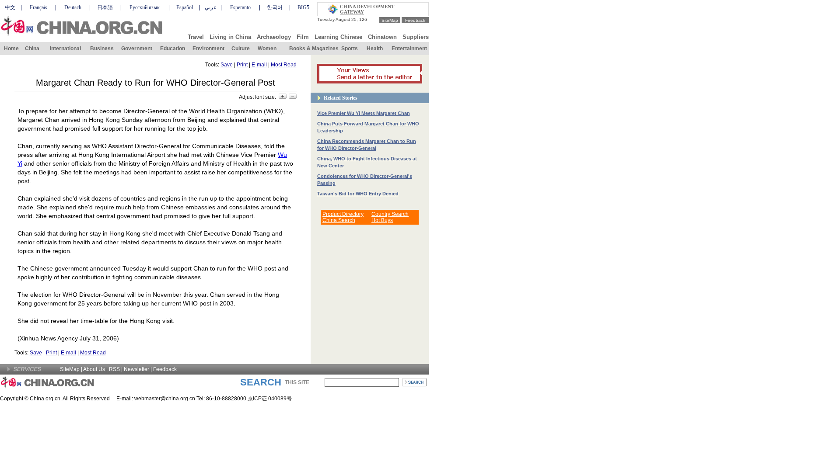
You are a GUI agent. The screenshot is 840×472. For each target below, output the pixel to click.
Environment (208, 48)
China (32, 48)
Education (172, 48)
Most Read (284, 65)
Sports (349, 48)
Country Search (390, 214)
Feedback (415, 20)
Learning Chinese (338, 37)
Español (184, 7)
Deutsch (72, 7)
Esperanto (240, 7)
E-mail (259, 65)
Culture (240, 48)
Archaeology (274, 37)
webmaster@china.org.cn (164, 399)
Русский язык (145, 7)
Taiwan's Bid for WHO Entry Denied (358, 193)
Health (375, 48)
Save (226, 65)
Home (11, 48)
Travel (196, 37)
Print (242, 65)
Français (38, 7)
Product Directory (343, 214)
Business (102, 48)
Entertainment (409, 48)
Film (303, 37)
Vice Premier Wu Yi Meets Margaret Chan (363, 113)
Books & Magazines (314, 48)
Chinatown (382, 37)
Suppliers (415, 37)
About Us (94, 369)
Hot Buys (382, 220)
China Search (338, 220)
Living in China (230, 37)
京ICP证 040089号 (270, 399)
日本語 (105, 7)
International (65, 48)
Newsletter (136, 369)
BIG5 (303, 7)
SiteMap (390, 20)
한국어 (275, 7)
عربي (211, 7)
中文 (10, 7)
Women (267, 48)
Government (136, 48)
